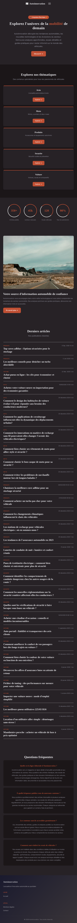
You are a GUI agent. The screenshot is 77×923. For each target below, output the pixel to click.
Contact (5, 910)
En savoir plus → (12, 310)
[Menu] (50, 3)
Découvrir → (38, 54)
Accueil (5, 896)
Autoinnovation (35, 3)
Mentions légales (8, 907)
